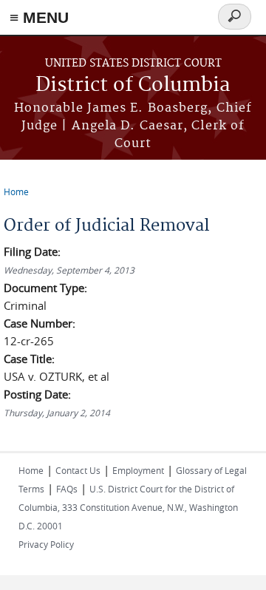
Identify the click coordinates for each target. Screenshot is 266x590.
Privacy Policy (46, 544)
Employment (138, 470)
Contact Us (77, 470)
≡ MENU (39, 17)
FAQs (67, 489)
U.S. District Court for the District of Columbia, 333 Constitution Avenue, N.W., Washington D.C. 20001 (128, 507)
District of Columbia (133, 85)
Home (16, 191)
